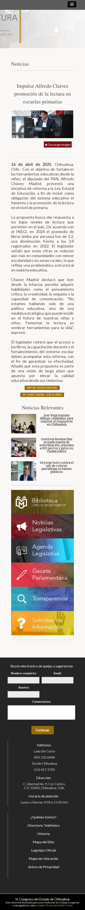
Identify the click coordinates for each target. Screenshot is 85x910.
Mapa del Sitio (43, 842)
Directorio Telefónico (43, 825)
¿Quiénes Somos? (43, 817)
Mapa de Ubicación (43, 858)
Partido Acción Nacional (42, 387)
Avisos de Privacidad (43, 867)
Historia (43, 833)
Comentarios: (41, 701)
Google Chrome (45, 905)
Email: (57, 673)
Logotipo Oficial (43, 850)
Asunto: (23, 687)
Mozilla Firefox (64, 905)
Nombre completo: (23, 673)
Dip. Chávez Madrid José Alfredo (42, 394)
